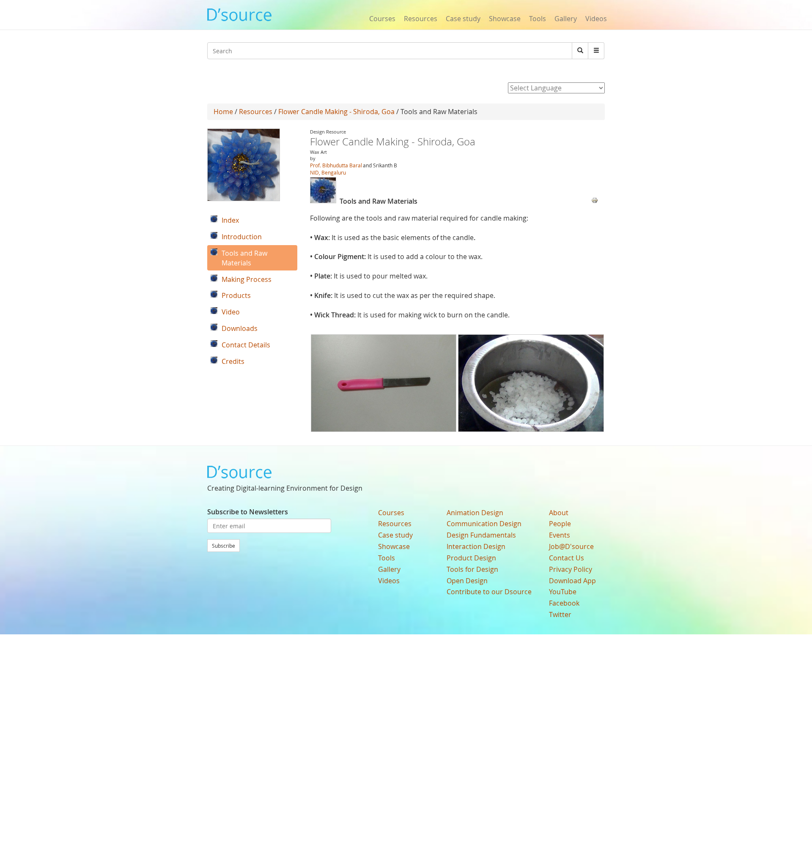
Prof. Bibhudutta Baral (336, 165)
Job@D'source (571, 546)
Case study (463, 18)
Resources (420, 18)
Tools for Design (472, 569)
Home (223, 111)
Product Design (471, 558)
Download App (572, 580)
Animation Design (475, 512)
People (560, 523)
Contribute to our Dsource (489, 591)
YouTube (562, 591)
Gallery (565, 18)
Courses (382, 18)
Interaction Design (476, 546)
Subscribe (223, 545)
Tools (537, 18)
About (558, 512)
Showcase (505, 18)
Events (559, 535)
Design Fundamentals (481, 535)
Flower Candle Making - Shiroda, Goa (336, 111)
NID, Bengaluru (328, 172)
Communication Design (484, 523)
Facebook (564, 603)
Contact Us (566, 558)
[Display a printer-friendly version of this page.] (594, 199)
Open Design (467, 580)
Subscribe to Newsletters (247, 511)
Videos (596, 18)
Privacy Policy (570, 569)
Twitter (560, 614)
